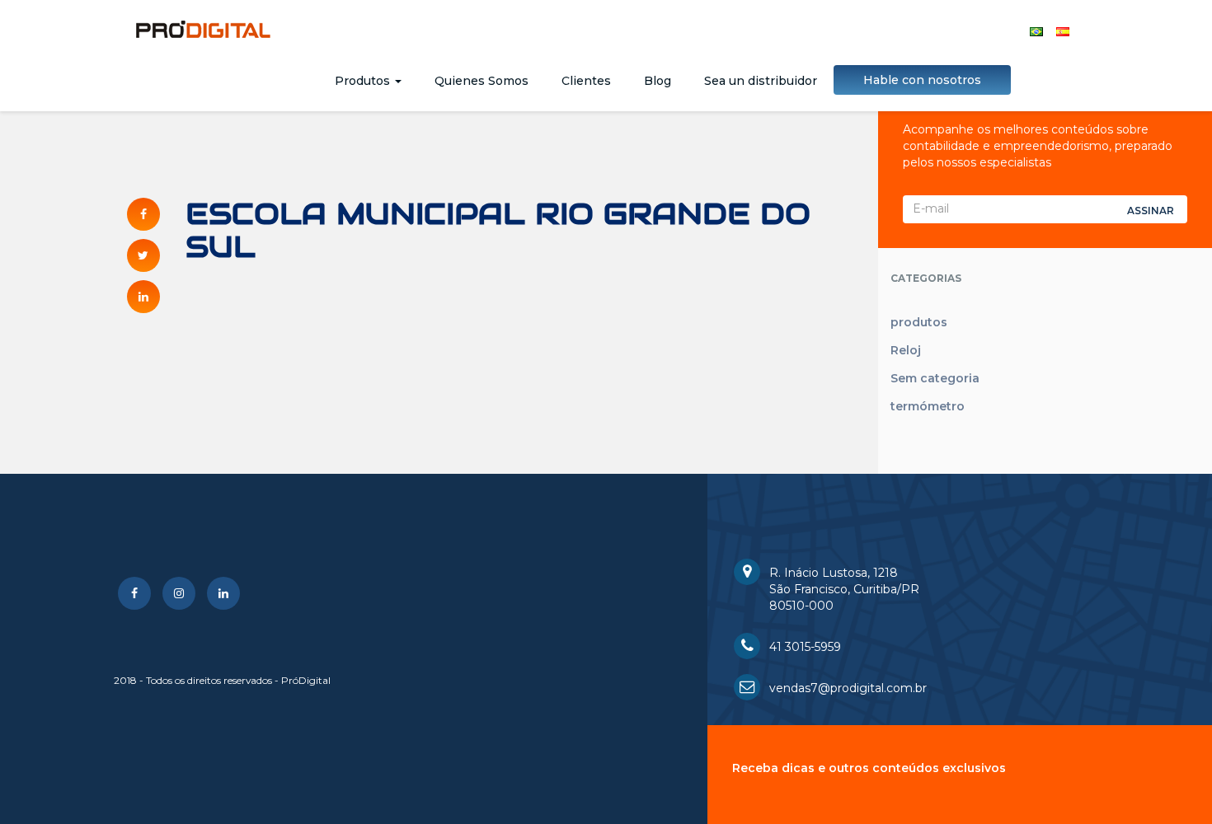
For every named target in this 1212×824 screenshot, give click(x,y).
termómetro (927, 406)
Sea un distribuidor (760, 80)
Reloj (905, 350)
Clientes (586, 80)
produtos (918, 322)
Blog (657, 80)
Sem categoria (934, 378)
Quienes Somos (481, 80)
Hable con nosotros (922, 80)
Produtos (364, 80)
